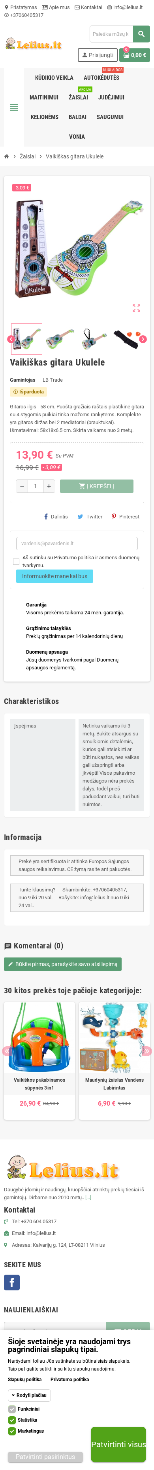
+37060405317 (23, 15)
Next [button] (147, 1051)
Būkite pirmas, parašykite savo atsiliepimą (63, 964)
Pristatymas (20, 7)
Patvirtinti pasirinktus (45, 1457)
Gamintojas (23, 380)
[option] (39, 1061)
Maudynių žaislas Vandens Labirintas (114, 1084)
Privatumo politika (70, 1379)
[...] (88, 1197)
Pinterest (129, 517)
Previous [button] (7, 1051)
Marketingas (31, 1431)
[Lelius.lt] (33, 43)
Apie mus (59, 7)
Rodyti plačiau (32, 1395)
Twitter (94, 517)
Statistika (27, 1420)
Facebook (12, 1282)
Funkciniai (28, 1409)
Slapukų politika (24, 1379)
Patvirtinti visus (118, 1444)
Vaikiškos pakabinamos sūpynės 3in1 (39, 1084)
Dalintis (59, 517)
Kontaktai (91, 7)
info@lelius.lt (125, 7)
